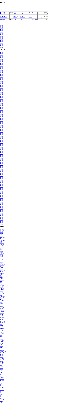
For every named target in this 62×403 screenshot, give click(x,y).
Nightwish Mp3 (1, 241)
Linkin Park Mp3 (2, 340)
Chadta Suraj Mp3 (2, 262)
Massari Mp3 (1, 401)
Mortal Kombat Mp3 (2, 248)
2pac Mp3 (1, 257)
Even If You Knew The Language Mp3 (33, 19)
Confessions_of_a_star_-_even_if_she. (4, 15)
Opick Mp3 (1, 366)
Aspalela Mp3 (1, 347)
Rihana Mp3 (1, 314)
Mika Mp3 (1, 276)
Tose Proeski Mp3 (2, 307)
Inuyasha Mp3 (1, 369)
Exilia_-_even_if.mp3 (2, 13)
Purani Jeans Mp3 (2, 332)
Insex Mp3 (30, 17)
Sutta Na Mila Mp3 (2, 305)
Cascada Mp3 (1, 231)
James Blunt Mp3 (2, 230)
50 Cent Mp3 (1, 255)
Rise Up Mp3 (1, 299)
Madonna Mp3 (1, 278)
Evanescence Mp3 (2, 377)
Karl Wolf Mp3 (1, 256)
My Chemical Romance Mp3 (3, 375)
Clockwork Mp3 (22, 19)
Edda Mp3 (1, 258)
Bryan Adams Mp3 (2, 238)
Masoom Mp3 (1, 286)
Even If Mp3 (21, 12)
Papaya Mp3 (1, 368)
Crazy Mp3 (1, 331)
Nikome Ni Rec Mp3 (2, 264)
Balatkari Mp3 (1, 295)
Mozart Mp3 (1, 233)
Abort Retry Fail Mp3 (31, 12)
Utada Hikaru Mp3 (2, 235)
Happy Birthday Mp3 (2, 382)
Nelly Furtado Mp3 (2, 243)
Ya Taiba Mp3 (1, 323)
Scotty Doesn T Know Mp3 (3, 351)
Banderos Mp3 (15, 17)
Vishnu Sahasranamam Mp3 (3, 237)
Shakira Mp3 (1, 274)
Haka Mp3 (1, 309)
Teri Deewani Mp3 (2, 289)
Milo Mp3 (14, 19)
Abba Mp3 (1, 279)
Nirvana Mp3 (1, 302)
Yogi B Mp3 (1, 355)
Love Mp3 (1, 324)
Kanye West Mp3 (2, 311)
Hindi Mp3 (1, 292)
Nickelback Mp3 (2, 247)
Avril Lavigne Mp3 (2, 290)
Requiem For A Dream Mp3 (3, 294)
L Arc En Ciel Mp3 (2, 381)
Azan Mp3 (1, 391)
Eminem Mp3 (1, 269)
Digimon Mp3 (1, 287)
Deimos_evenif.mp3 (2, 12)
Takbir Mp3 (1, 344)
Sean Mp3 (1, 335)
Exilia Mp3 (14, 13)
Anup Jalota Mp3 (2, 265)
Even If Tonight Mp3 (22, 17)
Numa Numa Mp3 (2, 304)
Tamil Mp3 (1, 291)
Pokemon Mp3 (1, 372)
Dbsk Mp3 (1, 329)
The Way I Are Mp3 (2, 244)
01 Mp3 (1, 298)
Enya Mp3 (1, 249)
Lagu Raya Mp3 (2, 253)
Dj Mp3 (1, 268)
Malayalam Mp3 (2, 229)
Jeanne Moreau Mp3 (2, 246)
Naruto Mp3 (1, 252)
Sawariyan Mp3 (2, 301)
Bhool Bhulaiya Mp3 (2, 270)
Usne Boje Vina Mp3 (2, 310)
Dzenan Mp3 (1, 251)
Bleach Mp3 (1, 303)
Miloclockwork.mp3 (2, 19)
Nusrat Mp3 (1, 266)
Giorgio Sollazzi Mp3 (15, 16)
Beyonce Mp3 (1, 320)
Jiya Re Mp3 (1, 306)
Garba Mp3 (1, 361)
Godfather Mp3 (1, 232)
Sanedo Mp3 (1, 398)
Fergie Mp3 (1, 319)
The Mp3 (1, 275)
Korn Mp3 (1, 242)
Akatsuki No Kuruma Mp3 (3, 330)
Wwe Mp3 (1, 284)
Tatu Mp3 (1, 394)
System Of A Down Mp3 (2, 321)
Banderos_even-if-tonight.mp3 (3, 17)
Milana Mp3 (1, 277)
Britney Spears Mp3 (2, 352)
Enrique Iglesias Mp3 (2, 300)
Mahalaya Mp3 (1, 254)
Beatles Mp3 (1, 236)
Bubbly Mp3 (1, 338)
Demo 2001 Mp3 (31, 15)
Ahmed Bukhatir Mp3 (2, 392)
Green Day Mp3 (2, 280)
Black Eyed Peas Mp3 (2, 322)
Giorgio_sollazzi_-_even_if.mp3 (3, 16)
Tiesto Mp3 (1, 349)
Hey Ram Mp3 (1, 267)
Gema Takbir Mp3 (2, 245)
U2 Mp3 (1, 234)
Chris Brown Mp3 (2, 259)
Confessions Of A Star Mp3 (16, 15)
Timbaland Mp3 (2, 288)
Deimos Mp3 (14, 12)
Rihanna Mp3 (2, 7)
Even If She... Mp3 (22, 15)
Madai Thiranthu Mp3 (2, 296)
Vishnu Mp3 (1, 325)
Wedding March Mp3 (2, 240)
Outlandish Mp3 (2, 293)
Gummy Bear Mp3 (2, 328)
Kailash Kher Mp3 (2, 297)
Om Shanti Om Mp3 (2, 378)
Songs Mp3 (1, 365)
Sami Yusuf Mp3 (2, 362)
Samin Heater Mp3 (2, 273)
